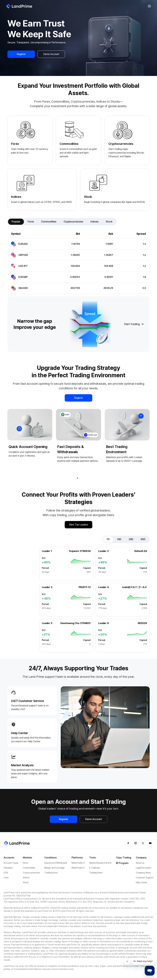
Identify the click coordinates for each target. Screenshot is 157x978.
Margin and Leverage (54, 868)
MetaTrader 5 (78, 868)
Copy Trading (123, 857)
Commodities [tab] (48, 221)
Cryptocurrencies (31, 872)
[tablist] (62, 221)
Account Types (11, 863)
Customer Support (144, 877)
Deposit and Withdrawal (55, 863)
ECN (6, 872)
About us (140, 863)
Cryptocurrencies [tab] (73, 221)
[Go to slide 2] (79, 478)
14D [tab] (119, 539)
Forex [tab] (31, 221)
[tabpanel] (78, 261)
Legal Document (143, 868)
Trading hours (51, 872)
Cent (6, 877)
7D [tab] (108, 539)
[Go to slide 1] (77, 478)
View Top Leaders (78, 524)
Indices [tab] (94, 221)
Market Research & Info (100, 863)
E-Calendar (94, 868)
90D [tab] (143, 539)
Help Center (141, 882)
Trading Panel (95, 872)
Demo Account (51, 54)
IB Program (122, 863)
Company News (143, 872)
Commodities (29, 868)
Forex (25, 863)
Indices (26, 877)
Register (21, 54)
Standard (8, 868)
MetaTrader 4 (78, 863)
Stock (25, 882)
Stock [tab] (109, 221)
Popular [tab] (16, 221)
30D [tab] (131, 539)
